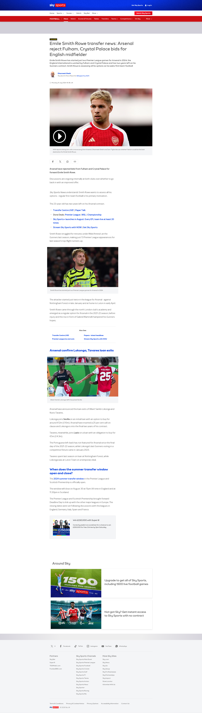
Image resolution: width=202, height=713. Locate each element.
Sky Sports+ (80, 687)
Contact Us (125, 703)
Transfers (105, 19)
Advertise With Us (109, 684)
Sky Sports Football (83, 665)
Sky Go (105, 665)
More (94, 13)
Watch (78, 13)
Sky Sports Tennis (82, 678)
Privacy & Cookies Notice (75, 703)
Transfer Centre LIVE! (63, 210)
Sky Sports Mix (81, 694)
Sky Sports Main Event (84, 659)
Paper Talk (80, 210)
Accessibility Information (109, 703)
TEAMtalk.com (55, 665)
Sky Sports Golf (81, 672)
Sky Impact (107, 678)
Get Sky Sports (137, 5)
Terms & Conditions (56, 703)
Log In (149, 5)
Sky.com (106, 659)
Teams (114, 19)
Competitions (125, 19)
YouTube (108, 646)
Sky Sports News (82, 684)
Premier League (72, 214)
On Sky (137, 19)
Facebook (66, 646)
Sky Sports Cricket (82, 669)
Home (52, 13)
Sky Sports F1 (81, 675)
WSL (84, 214)
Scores (69, 13)
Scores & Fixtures (84, 19)
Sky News (106, 662)
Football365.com (56, 669)
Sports (59, 13)
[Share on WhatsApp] (67, 161)
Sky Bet (87, 13)
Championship (94, 214)
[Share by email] (75, 161)
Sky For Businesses (109, 672)
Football (55, 19)
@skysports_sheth (83, 75)
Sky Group (106, 669)
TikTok (80, 646)
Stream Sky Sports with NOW (67, 227)
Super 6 (52, 662)
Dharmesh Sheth (64, 73)
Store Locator (107, 681)
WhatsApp (123, 646)
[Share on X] (60, 161)
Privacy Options (92, 703)
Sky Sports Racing (82, 690)
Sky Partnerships (108, 675)
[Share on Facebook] (53, 161)
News (66, 19)
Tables (96, 19)
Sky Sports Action (82, 681)
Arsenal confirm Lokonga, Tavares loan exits (82, 350)
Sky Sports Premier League (85, 662)
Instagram (94, 646)
